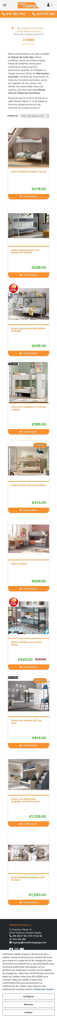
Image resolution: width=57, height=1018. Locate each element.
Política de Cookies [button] (44, 989)
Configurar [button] (28, 996)
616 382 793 (15, 14)
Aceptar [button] (28, 1012)
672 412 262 (46, 14)
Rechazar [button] (28, 1004)
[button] (28, 5)
